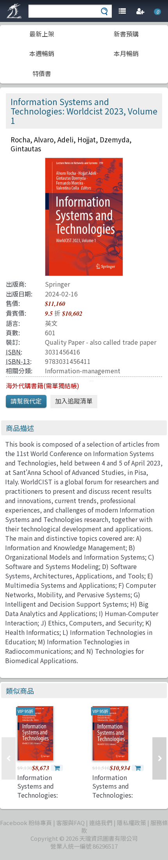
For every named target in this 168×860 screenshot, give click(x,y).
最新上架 (41, 33)
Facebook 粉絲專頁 (26, 822)
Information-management (82, 370)
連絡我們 (101, 822)
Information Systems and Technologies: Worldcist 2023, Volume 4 (40, 795)
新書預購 (126, 33)
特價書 (41, 73)
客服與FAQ (70, 822)
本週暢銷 (41, 53)
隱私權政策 (131, 822)
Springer (57, 284)
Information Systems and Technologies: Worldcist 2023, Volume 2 (115, 795)
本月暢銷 (126, 53)
